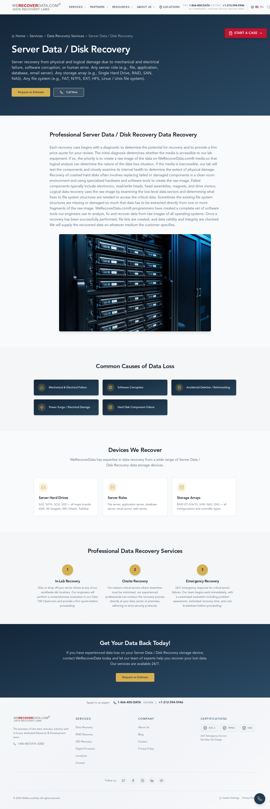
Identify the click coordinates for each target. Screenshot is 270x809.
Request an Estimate (31, 92)
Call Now (71, 92)
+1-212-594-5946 (233, 5)
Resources (120, 7)
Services (76, 7)
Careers (142, 741)
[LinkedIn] (152, 780)
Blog (140, 734)
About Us (144, 7)
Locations (81, 755)
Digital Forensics (85, 748)
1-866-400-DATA (199, 5)
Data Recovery (84, 727)
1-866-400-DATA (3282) (31, 744)
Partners (97, 7)
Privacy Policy (146, 748)
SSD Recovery (84, 741)
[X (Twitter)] (123, 780)
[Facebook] (133, 780)
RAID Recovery (84, 734)
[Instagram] (142, 780)
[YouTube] (161, 780)
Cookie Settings (230, 798)
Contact (80, 763)
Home (20, 36)
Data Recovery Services (65, 36)
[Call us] (259, 798)
